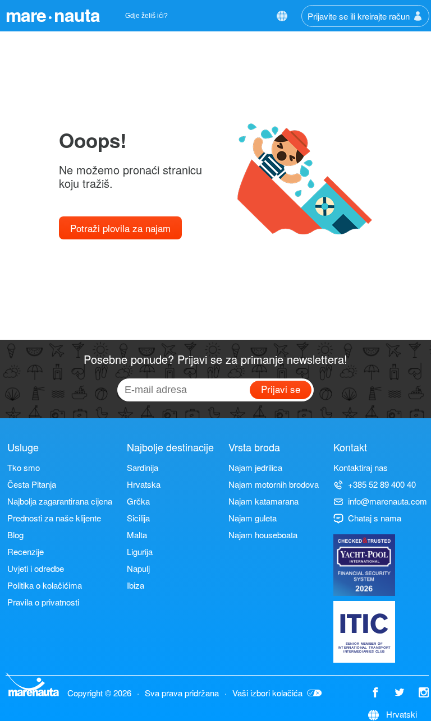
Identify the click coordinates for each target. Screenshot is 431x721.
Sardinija (142, 467)
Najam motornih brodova (273, 484)
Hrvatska (144, 484)
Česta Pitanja (31, 484)
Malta (137, 534)
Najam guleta (252, 518)
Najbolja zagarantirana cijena (59, 501)
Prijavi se (280, 389)
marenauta (53, 14)
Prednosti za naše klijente (54, 518)
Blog (15, 534)
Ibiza (135, 585)
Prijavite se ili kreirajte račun (359, 16)
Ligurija (140, 551)
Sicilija (138, 518)
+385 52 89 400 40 (382, 484)
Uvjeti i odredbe (35, 568)
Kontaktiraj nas (360, 467)
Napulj (138, 568)
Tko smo (23, 467)
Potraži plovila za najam (120, 228)
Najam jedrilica (255, 467)
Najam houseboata (262, 534)
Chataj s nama (374, 518)
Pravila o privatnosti (43, 602)
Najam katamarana (263, 501)
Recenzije (25, 551)
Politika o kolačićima (44, 585)
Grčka (138, 501)
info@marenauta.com (387, 501)
